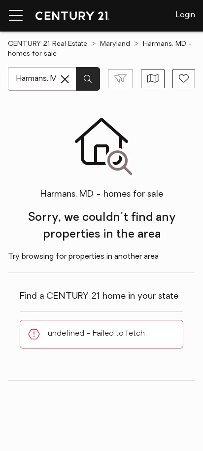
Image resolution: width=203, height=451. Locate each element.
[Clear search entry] (65, 79)
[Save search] (183, 78)
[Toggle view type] (153, 78)
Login (185, 15)
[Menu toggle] (16, 16)
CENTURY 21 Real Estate (47, 44)
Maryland (115, 44)
